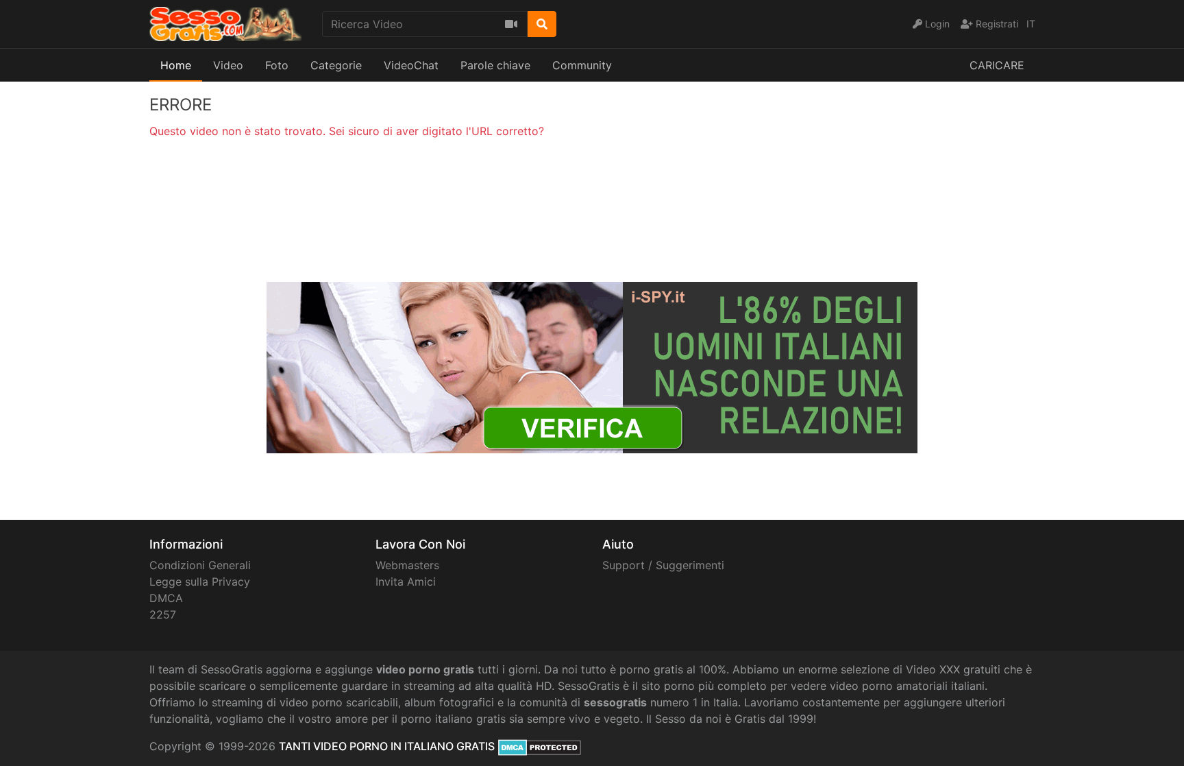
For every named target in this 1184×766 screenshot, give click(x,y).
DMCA (166, 598)
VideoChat (411, 65)
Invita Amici (405, 581)
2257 (162, 614)
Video (228, 65)
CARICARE (997, 65)
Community (582, 65)
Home (175, 65)
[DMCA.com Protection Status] (539, 746)
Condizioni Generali (200, 565)
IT (1030, 23)
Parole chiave (495, 65)
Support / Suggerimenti (663, 565)
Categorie (336, 65)
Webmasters (407, 565)
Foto (276, 65)
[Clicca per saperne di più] (592, 366)
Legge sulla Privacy (199, 581)
